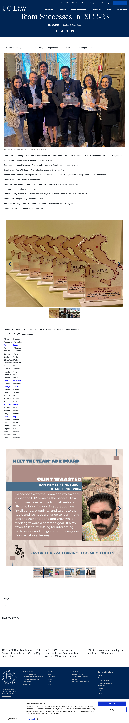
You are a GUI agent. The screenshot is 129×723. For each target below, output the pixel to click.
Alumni (100, 675)
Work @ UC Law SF (29, 674)
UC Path (74, 679)
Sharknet (50, 671)
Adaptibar (75, 671)
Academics (62, 9)
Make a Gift (70, 3)
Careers (108, 9)
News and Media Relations (80, 681)
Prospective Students (105, 683)
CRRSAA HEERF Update (80, 676)
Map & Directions (28, 671)
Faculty (100, 688)
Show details (31, 719)
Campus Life (96, 9)
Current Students (103, 680)
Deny (112, 710)
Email (49, 674)
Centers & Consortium (72, 25)
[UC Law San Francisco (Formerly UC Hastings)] (14, 8)
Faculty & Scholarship (79, 9)
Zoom (49, 681)
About (78, 3)
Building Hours (6, 696)
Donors (100, 678)
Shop (104, 3)
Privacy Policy (27, 684)
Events (98, 3)
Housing (84, 3)
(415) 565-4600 (9, 693)
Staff (99, 691)
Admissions (49, 9)
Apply (63, 3)
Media (100, 693)
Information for (119, 3)
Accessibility (27, 681)
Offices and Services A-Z (31, 679)
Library (91, 3)
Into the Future (122, 9)
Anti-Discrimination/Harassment (33, 676)
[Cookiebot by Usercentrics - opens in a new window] (13, 719)
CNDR (6, 605)
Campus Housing (77, 674)
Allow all (112, 704)
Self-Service (51, 676)
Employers (101, 685)
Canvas (50, 679)
